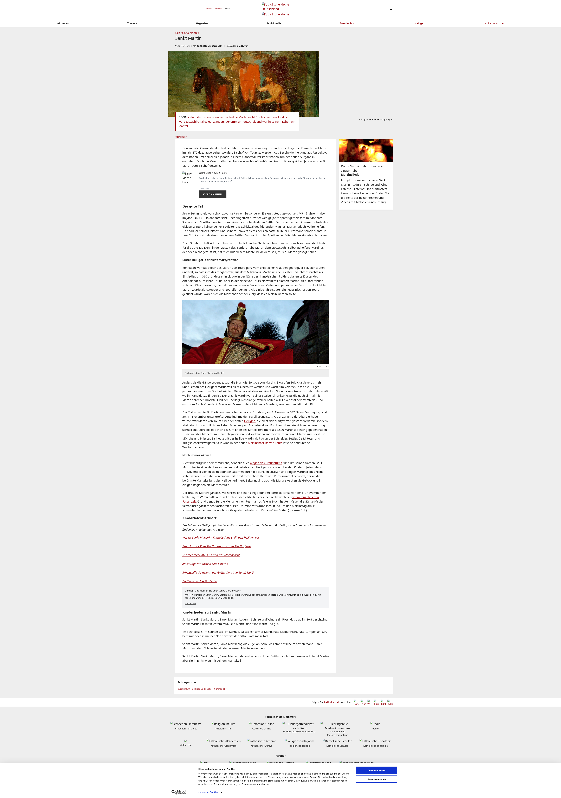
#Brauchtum (184, 688)
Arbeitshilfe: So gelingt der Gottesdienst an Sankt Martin (218, 572)
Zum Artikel (190, 603)
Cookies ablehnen (376, 779)
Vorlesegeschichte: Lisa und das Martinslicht (211, 555)
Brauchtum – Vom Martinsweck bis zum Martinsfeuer (216, 546)
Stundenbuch (348, 23)
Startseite (208, 8)
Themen (132, 23)
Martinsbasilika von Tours (265, 443)
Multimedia (274, 23)
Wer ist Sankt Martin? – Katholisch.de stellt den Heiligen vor (220, 537)
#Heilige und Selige (201, 688)
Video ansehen (212, 194)
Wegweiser (202, 23)
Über (493, 23)
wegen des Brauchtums (266, 463)
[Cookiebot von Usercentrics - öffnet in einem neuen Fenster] (179, 792)
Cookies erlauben (376, 770)
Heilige (419, 23)
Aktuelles (219, 8)
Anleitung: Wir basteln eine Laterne (205, 564)
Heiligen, (250, 421)
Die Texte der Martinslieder (199, 581)
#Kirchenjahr (220, 688)
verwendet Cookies (208, 792)
